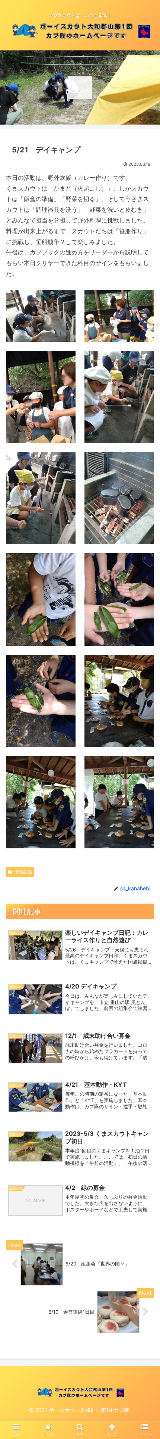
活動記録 (23, 872)
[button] (144, 1101)
